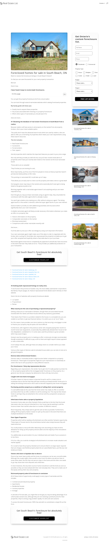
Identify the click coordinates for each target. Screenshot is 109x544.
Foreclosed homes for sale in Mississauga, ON (82, 186)
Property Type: (79, 69)
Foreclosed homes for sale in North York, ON (84, 214)
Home (101, 3)
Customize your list (39, 260)
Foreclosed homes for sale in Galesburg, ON (24, 270)
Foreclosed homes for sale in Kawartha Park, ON (25, 272)
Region (77, 88)
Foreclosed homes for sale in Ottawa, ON (85, 157)
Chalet (87, 76)
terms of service (93, 537)
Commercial (91, 64)
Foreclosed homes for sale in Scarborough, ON (82, 243)
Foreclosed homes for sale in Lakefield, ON (24, 274)
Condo (80, 76)
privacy (86, 537)
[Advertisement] (54, 19)
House (80, 72)
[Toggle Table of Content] (64, 94)
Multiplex (88, 72)
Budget (77, 80)
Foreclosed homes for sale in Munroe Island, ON (25, 276)
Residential (81, 64)
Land (94, 76)
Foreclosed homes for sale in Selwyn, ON (23, 279)
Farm (96, 72)
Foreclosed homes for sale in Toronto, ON (82, 128)
